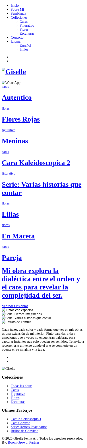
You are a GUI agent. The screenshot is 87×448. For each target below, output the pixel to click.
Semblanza (18, 13)
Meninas (15, 141)
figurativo (8, 130)
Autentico (17, 97)
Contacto (17, 37)
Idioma (16, 41)
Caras (24, 21)
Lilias (10, 214)
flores (6, 108)
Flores (24, 29)
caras (5, 86)
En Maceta (18, 236)
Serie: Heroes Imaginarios (29, 427)
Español (25, 45)
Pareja (12, 257)
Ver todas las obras (15, 306)
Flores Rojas (21, 119)
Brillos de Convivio (24, 431)
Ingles (24, 49)
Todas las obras (21, 386)
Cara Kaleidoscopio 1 (26, 419)
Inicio (15, 5)
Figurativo (27, 25)
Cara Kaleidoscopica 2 (36, 163)
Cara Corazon (20, 423)
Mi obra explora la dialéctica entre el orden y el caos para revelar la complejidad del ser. (41, 283)
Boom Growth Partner (23, 442)
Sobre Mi (17, 9)
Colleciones (19, 17)
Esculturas (27, 33)
